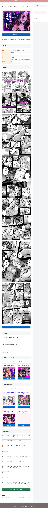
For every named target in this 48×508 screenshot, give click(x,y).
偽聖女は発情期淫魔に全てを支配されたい (9, 365)
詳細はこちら (9, 378)
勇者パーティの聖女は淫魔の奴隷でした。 (23, 365)
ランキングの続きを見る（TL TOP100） (16, 489)
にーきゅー (12, 52)
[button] (46, 9)
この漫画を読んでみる (16, 34)
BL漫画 (35, 18)
